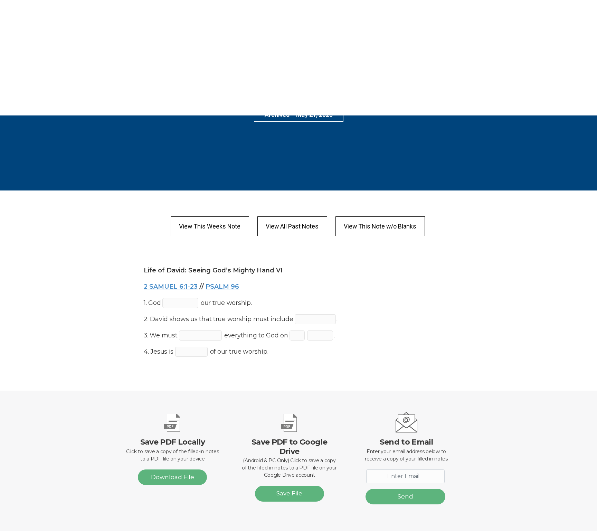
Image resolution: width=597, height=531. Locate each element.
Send (405, 496)
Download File (172, 477)
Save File (289, 493)
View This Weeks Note (209, 226)
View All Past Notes (292, 226)
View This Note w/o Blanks (380, 226)
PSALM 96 (222, 286)
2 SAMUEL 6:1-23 (171, 286)
